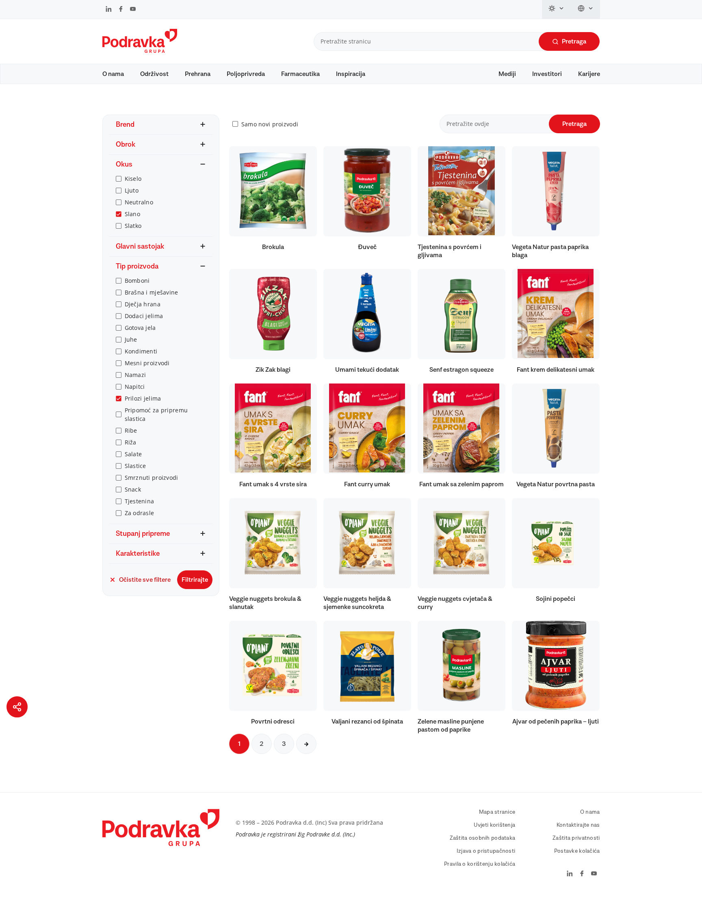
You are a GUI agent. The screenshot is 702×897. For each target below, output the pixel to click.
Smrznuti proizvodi (151, 477)
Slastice (135, 466)
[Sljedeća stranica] (306, 744)
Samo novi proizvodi (269, 124)
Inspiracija (350, 74)
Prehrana (197, 74)
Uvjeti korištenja (495, 825)
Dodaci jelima (144, 316)
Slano (132, 214)
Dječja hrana (142, 304)
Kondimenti (141, 351)
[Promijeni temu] (556, 9)
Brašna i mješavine (151, 292)
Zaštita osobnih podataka (483, 838)
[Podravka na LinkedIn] (109, 9)
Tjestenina (139, 501)
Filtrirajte (195, 579)
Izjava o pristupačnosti (486, 851)
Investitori (547, 74)
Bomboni (137, 280)
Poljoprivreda (246, 74)
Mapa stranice (497, 812)
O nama (113, 74)
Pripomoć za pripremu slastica (156, 414)
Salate (133, 454)
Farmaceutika (300, 74)
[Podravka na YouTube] (133, 9)
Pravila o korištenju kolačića (479, 864)
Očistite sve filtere (145, 579)
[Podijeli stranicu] (17, 706)
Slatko (133, 226)
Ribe (131, 430)
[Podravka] (139, 51)
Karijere (589, 74)
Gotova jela (140, 328)
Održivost (154, 74)
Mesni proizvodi (147, 363)
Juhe (131, 339)
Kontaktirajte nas (578, 825)
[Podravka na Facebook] (121, 9)
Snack (133, 489)
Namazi (135, 375)
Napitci (135, 386)
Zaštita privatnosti (576, 838)
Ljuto (132, 190)
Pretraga (574, 41)
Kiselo (133, 178)
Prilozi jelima (143, 398)
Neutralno (139, 202)
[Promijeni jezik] (585, 9)
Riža (130, 442)
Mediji (507, 74)
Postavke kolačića (577, 851)
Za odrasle (139, 513)
